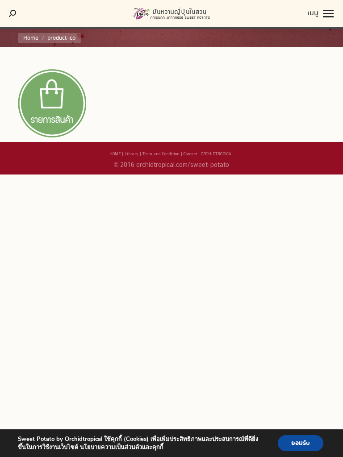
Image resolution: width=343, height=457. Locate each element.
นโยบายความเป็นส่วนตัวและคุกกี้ (121, 447)
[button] (154, 13)
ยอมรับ (300, 443)
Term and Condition (161, 153)
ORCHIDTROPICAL (217, 153)
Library (131, 153)
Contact (190, 153)
